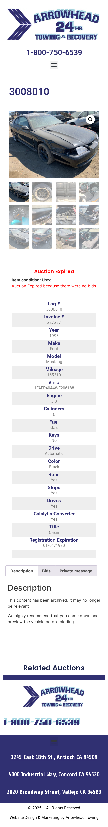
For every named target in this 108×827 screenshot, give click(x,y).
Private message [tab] (76, 570)
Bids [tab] (46, 570)
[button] (54, 65)
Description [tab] (21, 570)
